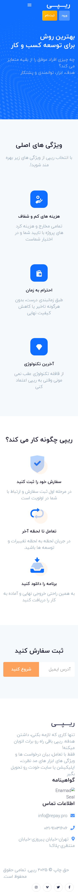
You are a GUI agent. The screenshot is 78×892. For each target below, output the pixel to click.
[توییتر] (58, 887)
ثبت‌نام (50, 15)
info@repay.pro (52, 816)
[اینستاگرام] (36, 887)
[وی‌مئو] (47, 887)
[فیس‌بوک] (69, 887)
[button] (29, 5)
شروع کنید (21, 669)
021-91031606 (55, 828)
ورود (64, 15)
